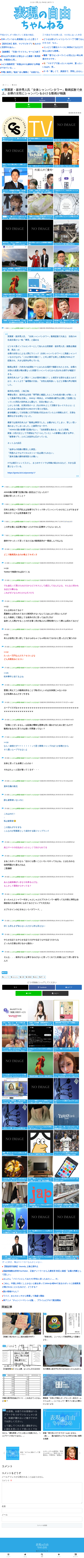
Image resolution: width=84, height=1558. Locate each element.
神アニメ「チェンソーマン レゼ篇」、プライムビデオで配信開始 (32, 1300)
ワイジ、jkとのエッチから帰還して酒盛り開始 (23, 1296)
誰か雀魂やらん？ (11, 1291)
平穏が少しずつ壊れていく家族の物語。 (17, 35)
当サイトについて (42, 1551)
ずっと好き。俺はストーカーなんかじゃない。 (23, 1262)
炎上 (36, 977)
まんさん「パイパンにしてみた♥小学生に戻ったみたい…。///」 (31, 1279)
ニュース (6, 977)
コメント (7, 1480)
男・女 (43, 977)
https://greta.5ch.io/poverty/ (20, 473)
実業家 (30, 977)
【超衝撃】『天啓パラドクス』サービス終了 (20, 52)
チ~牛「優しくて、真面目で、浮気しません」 (63, 71)
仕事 (22, 977)
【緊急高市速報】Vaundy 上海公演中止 (20, 1266)
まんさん (15, 977)
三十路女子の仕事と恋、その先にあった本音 (62, 35)
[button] (55, 105)
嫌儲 (5, 972)
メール (5, 1515)
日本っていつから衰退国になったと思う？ (19, 39)
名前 (4, 1506)
